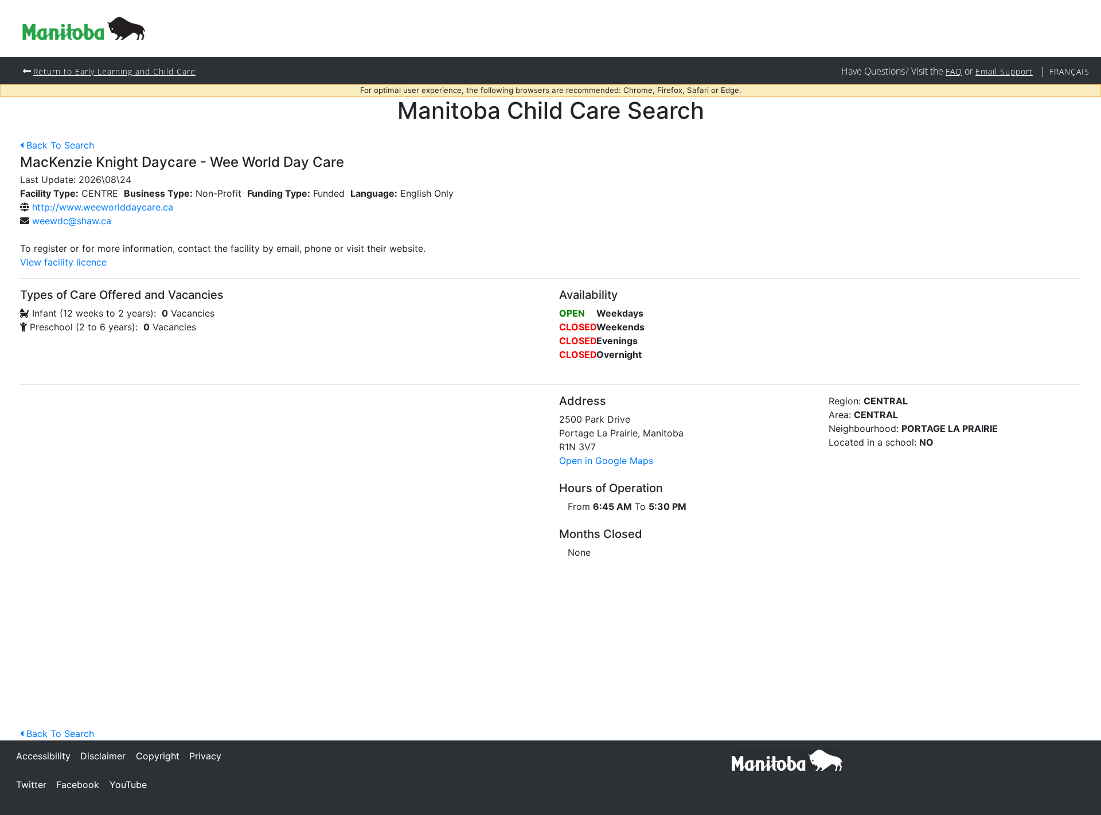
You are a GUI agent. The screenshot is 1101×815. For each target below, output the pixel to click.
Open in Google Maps (606, 460)
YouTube (128, 784)
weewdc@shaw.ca (71, 221)
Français (1069, 71)
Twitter (31, 784)
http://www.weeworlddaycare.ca (102, 207)
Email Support (1004, 71)
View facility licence (63, 262)
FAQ (954, 71)
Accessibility (43, 756)
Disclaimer (103, 756)
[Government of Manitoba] (787, 759)
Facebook (77, 784)
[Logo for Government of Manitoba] (83, 28)
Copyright (157, 756)
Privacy (205, 756)
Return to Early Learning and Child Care (114, 71)
